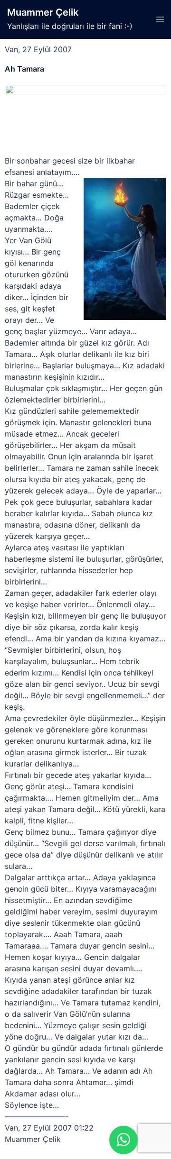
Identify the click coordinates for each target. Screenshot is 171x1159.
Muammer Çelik (42, 12)
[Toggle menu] (160, 19)
